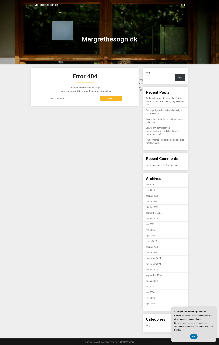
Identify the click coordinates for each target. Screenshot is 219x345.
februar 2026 (152, 196)
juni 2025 (150, 224)
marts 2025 (151, 241)
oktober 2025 (152, 207)
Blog (183, 5)
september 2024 (154, 275)
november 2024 (153, 264)
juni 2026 (150, 184)
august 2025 (152, 218)
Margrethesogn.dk (46, 5)
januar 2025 (151, 252)
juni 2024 (150, 292)
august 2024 (152, 281)
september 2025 (154, 213)
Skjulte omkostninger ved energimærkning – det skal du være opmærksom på (162, 131)
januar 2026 (151, 201)
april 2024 (150, 303)
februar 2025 (152, 247)
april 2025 (150, 235)
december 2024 (153, 258)
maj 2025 (150, 230)
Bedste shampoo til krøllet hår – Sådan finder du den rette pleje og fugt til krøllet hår (165, 101)
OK (193, 336)
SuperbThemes (127, 342)
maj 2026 (150, 190)
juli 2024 (150, 286)
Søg (148, 72)
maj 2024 (150, 298)
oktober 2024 (152, 269)
